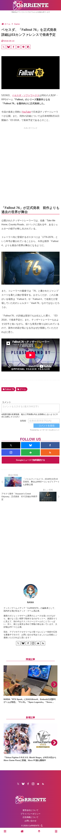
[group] (30, 684)
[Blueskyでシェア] (8, 47)
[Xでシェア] (3, 47)
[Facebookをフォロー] (50, 445)
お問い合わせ (30, 821)
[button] (28, 47)
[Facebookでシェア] (13, 47)
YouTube (26, 112)
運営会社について (30, 810)
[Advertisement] (30, 161)
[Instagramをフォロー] (10, 452)
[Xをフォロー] (10, 445)
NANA (30, 602)
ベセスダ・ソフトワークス (25, 95)
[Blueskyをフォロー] (30, 445)
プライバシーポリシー (30, 814)
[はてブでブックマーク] (18, 47)
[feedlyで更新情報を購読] (30, 452)
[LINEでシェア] (23, 47)
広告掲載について (30, 817)
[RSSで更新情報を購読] (50, 452)
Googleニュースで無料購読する (30, 460)
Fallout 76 (9, 389)
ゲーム (23, 389)
